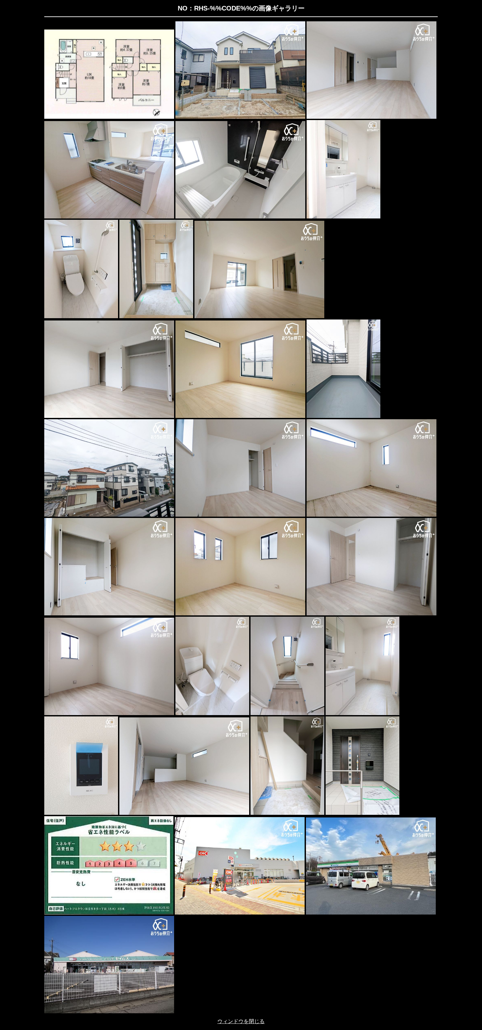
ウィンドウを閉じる (241, 1021)
